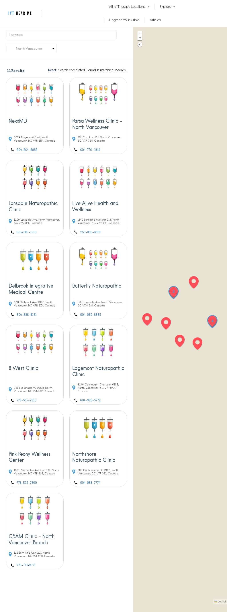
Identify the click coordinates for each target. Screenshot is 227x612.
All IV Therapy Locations (127, 6)
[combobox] (31, 48)
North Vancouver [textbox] (25, 49)
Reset (52, 70)
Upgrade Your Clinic (124, 20)
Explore (165, 6)
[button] (149, 319)
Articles (155, 20)
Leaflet (221, 601)
